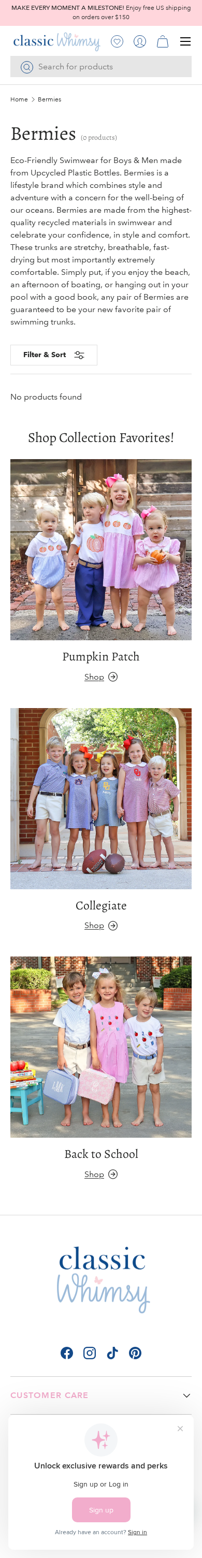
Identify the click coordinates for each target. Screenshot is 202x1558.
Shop (94, 677)
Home (19, 100)
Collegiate (101, 905)
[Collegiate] (101, 798)
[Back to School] (101, 1047)
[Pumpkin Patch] (101, 549)
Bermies (49, 100)
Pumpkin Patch (101, 656)
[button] (162, 41)
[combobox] (101, 66)
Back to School (101, 1153)
